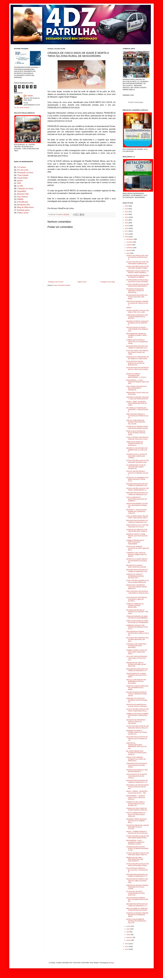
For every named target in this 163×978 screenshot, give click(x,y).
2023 (127, 214)
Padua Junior (23, 213)
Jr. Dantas (59, 214)
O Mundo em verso (25, 189)
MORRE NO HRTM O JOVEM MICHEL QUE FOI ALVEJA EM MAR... (136, 535)
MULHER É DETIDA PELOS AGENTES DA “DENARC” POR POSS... (137, 611)
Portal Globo (22, 178)
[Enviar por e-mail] (74, 214)
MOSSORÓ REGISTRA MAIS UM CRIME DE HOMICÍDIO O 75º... (137, 781)
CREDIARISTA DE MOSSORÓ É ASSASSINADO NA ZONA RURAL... (136, 765)
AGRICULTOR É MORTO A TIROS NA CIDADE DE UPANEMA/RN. (137, 621)
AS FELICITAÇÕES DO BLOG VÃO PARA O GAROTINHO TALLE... (137, 710)
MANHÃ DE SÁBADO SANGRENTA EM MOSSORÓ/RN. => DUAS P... (136, 375)
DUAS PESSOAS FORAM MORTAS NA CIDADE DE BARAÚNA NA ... (135, 363)
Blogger (111, 963)
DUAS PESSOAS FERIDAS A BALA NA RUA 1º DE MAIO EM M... (137, 870)
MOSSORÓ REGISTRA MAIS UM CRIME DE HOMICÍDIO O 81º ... (137, 521)
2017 (127, 231)
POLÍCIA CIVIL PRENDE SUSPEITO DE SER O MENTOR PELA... (137, 548)
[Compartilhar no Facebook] (81, 214)
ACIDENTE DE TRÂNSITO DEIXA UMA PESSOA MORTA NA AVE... (137, 427)
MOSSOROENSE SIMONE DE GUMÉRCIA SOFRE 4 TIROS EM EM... (136, 335)
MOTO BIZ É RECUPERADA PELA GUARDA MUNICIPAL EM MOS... (137, 639)
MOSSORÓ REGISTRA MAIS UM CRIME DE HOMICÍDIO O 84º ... (137, 484)
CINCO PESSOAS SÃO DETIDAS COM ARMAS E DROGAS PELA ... (137, 593)
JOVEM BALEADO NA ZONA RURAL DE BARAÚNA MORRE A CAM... (137, 848)
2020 (127, 223)
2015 (127, 237)
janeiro (128, 940)
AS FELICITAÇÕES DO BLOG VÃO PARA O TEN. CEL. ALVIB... (137, 311)
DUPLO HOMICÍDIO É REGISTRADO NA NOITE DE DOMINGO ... (136, 499)
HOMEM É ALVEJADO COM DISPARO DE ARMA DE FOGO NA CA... (137, 627)
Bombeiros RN (23, 205)
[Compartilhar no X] (79, 214)
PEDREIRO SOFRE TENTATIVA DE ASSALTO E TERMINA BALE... (136, 820)
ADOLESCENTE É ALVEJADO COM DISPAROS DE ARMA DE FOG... (137, 329)
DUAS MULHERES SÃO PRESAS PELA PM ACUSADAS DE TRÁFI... (137, 352)
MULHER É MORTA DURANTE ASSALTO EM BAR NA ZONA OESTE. (136, 694)
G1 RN (20, 186)
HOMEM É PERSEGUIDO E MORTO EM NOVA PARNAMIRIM (135, 542)
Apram (20, 181)
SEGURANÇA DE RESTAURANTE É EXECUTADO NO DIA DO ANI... (137, 786)
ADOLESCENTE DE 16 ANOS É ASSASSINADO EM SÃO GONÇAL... (136, 776)
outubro (129, 245)
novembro (129, 242)
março (128, 934)
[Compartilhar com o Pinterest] (83, 214)
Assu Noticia (22, 197)
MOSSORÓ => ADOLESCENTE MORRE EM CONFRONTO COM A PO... (136, 511)
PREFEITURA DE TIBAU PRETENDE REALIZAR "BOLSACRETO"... (134, 859)
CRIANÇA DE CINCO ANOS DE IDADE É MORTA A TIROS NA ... (137, 809)
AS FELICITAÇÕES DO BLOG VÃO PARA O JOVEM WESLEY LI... (137, 489)
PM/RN (20, 199)
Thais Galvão (23, 175)
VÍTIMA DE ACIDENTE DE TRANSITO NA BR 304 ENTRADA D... (134, 443)
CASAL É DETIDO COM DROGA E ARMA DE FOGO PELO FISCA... (137, 438)
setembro (129, 248)
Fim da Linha (22, 170)
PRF (19, 183)
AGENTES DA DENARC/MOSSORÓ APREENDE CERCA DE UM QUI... (136, 745)
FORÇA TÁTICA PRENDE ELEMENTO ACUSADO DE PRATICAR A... (136, 759)
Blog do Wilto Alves (25, 207)
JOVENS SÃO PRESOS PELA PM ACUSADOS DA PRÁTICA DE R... (137, 257)
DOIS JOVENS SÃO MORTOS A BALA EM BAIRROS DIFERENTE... (136, 388)
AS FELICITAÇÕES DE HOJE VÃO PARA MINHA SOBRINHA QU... (137, 262)
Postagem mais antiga (107, 282)
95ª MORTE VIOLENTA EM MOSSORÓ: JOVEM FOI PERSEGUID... (135, 290)
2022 (127, 217)
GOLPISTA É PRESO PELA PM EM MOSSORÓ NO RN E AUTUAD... (137, 827)
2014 (127, 944)
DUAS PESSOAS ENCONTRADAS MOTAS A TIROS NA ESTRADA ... (137, 369)
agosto (128, 250)
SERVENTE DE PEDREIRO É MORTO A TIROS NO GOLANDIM (136, 721)
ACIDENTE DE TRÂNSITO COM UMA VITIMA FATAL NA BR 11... (137, 530)
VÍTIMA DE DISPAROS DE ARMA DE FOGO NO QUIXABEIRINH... (137, 617)
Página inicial (82, 282)
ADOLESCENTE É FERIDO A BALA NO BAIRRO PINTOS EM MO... (137, 899)
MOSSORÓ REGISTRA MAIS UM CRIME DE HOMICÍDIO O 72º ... (137, 875)
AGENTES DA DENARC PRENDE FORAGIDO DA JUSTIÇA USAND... (137, 887)
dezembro (129, 239)
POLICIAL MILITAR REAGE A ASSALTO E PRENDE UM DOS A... (137, 473)
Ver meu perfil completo (21, 107)
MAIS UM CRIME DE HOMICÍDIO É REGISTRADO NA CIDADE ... (137, 909)
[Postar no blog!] (76, 214)
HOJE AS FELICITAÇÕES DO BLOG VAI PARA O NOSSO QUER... (135, 432)
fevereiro (129, 937)
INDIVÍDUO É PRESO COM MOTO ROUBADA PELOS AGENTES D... (137, 323)
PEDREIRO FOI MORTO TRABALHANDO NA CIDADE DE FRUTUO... (136, 732)
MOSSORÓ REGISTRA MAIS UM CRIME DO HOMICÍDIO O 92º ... (137, 347)
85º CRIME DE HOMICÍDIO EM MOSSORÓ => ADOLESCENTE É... (137, 409)
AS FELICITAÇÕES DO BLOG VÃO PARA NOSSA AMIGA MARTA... (137, 285)
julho (128, 253)
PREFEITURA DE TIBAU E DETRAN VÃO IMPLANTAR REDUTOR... (136, 664)
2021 (127, 220)
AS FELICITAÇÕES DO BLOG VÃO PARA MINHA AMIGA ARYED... (137, 837)
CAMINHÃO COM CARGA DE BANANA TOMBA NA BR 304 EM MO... (136, 554)
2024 (127, 212)
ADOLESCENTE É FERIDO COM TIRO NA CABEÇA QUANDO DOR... (137, 880)
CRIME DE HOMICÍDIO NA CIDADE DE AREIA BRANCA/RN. (135, 605)
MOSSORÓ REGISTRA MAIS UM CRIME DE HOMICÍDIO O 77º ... (137, 670)
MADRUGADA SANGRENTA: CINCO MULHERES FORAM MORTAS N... (136, 586)
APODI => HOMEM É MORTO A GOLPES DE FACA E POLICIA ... (137, 832)
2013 (127, 946)
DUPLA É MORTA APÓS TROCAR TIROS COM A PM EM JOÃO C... (137, 517)
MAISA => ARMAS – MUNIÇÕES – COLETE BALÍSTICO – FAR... (137, 792)
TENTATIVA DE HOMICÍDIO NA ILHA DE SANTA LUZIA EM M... (137, 705)
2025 (127, 209)
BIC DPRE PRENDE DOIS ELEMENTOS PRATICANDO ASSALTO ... (136, 752)
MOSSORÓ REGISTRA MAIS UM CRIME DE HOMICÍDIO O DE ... (137, 570)
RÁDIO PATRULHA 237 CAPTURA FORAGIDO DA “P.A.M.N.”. (137, 526)
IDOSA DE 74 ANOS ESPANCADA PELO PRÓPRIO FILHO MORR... (137, 687)
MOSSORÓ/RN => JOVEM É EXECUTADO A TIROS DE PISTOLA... (135, 797)
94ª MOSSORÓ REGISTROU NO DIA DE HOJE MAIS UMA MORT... (136, 297)
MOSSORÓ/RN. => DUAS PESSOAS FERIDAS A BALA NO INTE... (137, 382)
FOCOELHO (22, 202)
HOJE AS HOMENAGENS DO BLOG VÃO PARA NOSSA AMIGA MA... (135, 814)
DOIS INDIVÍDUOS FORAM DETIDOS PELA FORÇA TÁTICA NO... (137, 633)
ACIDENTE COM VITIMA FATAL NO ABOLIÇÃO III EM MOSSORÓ (136, 645)
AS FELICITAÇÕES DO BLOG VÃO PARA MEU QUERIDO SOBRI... (137, 267)
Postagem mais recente (55, 282)
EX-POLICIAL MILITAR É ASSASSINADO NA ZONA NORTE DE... (135, 893)
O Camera (21, 167)
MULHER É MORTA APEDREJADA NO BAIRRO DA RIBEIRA (137, 276)
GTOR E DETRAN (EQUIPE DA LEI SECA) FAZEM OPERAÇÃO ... (137, 581)
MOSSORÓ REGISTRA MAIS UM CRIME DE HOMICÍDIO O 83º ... (137, 493)
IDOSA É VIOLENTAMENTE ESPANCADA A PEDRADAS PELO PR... (136, 921)
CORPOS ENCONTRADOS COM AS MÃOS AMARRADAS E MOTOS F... (137, 316)
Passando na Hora (25, 173)
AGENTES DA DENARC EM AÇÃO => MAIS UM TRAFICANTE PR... (137, 398)
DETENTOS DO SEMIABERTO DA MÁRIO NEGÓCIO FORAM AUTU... (137, 479)
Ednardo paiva (23, 210)
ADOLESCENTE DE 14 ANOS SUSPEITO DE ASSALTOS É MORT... (136, 675)
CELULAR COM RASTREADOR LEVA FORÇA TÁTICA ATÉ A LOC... (136, 658)
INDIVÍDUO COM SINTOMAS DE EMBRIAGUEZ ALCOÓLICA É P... (136, 449)
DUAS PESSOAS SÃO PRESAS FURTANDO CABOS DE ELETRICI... (136, 599)
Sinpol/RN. (21, 191)
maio (128, 929)
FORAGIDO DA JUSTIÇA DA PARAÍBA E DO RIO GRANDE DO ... (136, 700)
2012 (127, 949)
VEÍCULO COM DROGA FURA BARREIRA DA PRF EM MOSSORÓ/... (136, 681)
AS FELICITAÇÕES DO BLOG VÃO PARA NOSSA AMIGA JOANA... (137, 864)
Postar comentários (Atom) (61, 285)
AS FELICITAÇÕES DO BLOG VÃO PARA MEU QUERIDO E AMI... (137, 461)
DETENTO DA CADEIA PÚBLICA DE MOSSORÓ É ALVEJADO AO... (136, 560)
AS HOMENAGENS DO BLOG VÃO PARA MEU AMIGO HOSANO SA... (136, 466)
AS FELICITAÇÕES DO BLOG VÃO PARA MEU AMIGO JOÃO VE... (137, 854)
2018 (127, 228)
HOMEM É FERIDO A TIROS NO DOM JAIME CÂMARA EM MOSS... (136, 652)
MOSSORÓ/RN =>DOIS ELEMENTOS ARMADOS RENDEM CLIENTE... (135, 842)
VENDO (128, 308)
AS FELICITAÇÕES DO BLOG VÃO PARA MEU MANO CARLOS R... (137, 727)
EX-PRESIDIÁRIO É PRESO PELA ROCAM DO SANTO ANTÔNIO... (137, 280)
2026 (127, 206)
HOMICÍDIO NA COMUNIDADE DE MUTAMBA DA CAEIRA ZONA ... (137, 357)
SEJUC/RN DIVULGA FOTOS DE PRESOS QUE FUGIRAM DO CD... (137, 738)
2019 (127, 226)
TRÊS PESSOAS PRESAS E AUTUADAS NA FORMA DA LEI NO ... (137, 415)
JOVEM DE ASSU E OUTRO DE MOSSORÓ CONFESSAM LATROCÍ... (136, 456)
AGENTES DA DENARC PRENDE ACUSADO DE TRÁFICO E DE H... (137, 303)
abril (128, 932)
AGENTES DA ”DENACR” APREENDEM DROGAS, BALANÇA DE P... (135, 576)
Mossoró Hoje (23, 194)
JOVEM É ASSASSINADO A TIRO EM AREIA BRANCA (137, 770)
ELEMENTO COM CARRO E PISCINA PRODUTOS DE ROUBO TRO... (135, 803)
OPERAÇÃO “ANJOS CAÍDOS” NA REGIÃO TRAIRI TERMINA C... (137, 271)
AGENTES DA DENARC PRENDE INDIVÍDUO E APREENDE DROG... (137, 914)
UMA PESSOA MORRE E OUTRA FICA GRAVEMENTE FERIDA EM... (137, 505)
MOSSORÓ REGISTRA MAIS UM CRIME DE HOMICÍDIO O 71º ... (137, 905)
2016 (127, 234)
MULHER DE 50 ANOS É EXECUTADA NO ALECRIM (136, 566)
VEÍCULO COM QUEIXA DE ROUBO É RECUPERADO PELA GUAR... (135, 422)
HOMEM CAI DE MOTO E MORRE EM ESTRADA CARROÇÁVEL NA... (137, 715)
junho (128, 926)
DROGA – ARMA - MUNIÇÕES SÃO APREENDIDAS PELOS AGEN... (136, 403)
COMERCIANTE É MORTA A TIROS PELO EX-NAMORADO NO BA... (137, 341)
